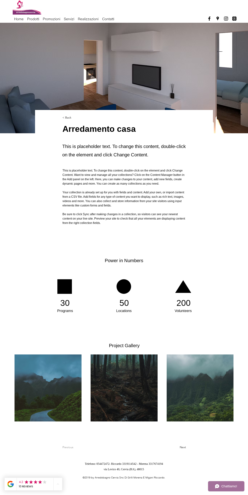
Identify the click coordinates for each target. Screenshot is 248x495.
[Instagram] (226, 18)
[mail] (234, 18)
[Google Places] (217, 18)
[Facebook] (209, 18)
